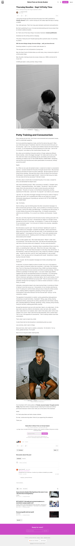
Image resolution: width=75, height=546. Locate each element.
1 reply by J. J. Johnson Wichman (26, 477)
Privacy (38, 537)
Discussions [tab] (25, 488)
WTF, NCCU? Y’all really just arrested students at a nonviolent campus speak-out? (30, 502)
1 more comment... (19, 482)
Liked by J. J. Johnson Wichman (24, 470)
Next (55, 450)
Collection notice (47, 537)
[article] (37, 495)
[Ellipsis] (58, 469)
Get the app (43, 540)
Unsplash (36, 129)
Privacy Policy (46, 437)
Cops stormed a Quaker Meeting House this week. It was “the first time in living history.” (32, 492)
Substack (31, 543)
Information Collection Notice (37, 437)
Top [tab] (17, 488)
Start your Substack (34, 540)
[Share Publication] (60, 2)
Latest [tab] (20, 488)
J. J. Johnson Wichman (23, 11)
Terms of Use (43, 436)
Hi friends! (18, 513)
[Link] (14, 135)
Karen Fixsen (21, 469)
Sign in (71, 2)
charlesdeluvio (30, 129)
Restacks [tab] (24, 458)
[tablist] (21, 458)
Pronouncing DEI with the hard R (25, 512)
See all (18, 520)
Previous (21, 450)
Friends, (17, 495)
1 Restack (26, 441)
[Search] (58, 2)
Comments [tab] (19, 458)
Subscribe (65, 2)
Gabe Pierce (30, 400)
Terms (42, 537)
